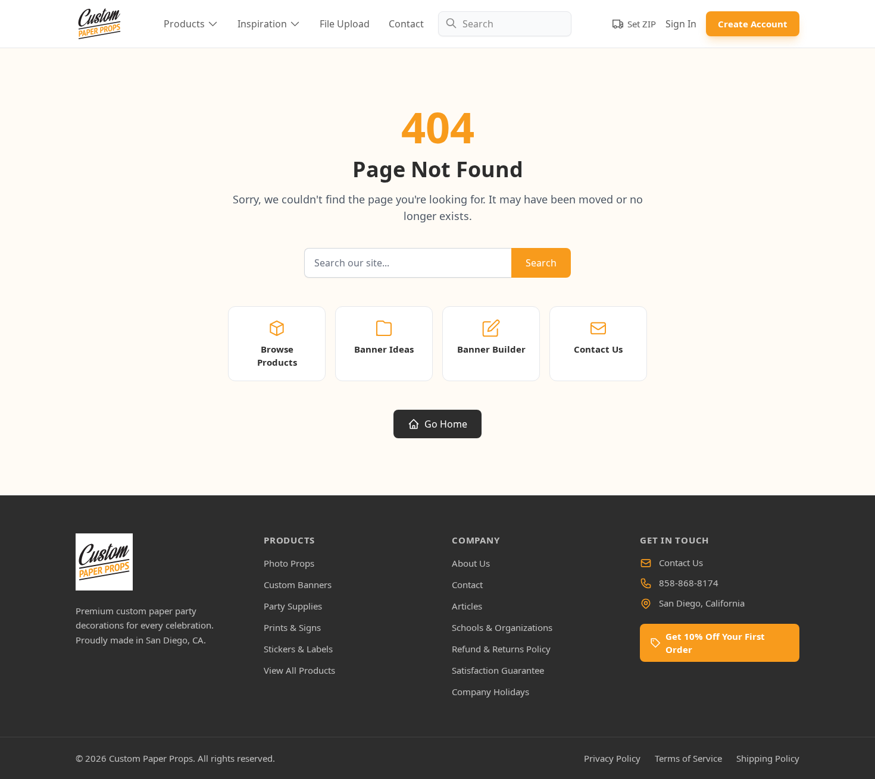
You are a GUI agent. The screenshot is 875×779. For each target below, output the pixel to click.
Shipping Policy (767, 758)
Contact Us (681, 562)
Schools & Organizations (502, 627)
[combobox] (504, 23)
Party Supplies (293, 606)
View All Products (299, 670)
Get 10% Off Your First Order (715, 642)
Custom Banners (298, 584)
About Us (471, 563)
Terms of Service (688, 758)
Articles (467, 606)
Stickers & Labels (298, 649)
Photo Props (289, 563)
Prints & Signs (292, 627)
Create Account (753, 24)
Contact (406, 23)
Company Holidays (490, 692)
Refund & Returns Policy (501, 649)
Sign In (680, 23)
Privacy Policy (612, 758)
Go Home (445, 424)
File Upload (345, 23)
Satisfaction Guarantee (498, 670)
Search (541, 262)
